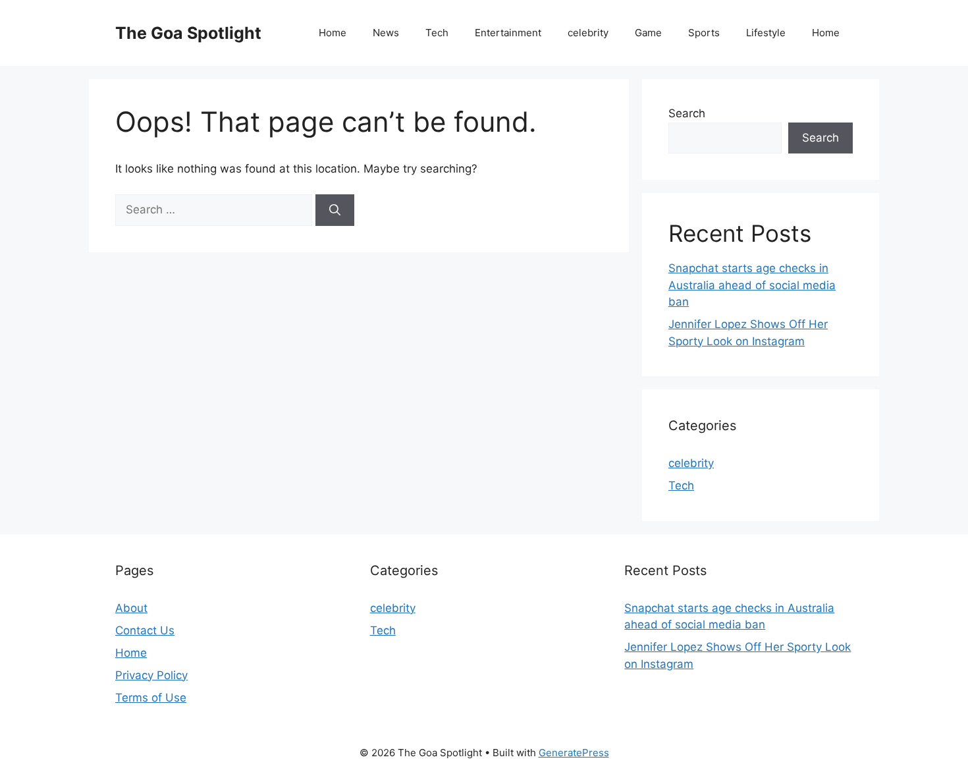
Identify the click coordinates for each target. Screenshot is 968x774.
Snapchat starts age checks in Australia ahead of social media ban (752, 285)
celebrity (588, 32)
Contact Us (145, 630)
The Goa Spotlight (188, 33)
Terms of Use (150, 697)
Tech (436, 32)
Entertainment (508, 32)
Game (648, 32)
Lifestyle (766, 32)
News (386, 32)
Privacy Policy (151, 675)
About (131, 608)
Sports (704, 32)
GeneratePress (574, 752)
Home (332, 32)
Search (686, 113)
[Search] (334, 210)
